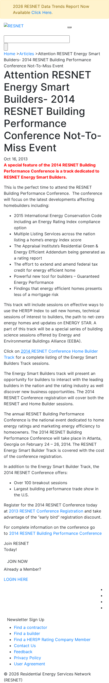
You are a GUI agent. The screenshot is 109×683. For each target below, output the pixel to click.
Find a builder (27, 633)
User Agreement (29, 663)
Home (9, 53)
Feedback (23, 651)
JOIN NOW (17, 561)
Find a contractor (30, 627)
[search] (69, 27)
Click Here (41, 12)
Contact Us (25, 645)
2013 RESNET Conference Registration (46, 511)
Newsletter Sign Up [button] (25, 619)
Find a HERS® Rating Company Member (52, 639)
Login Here (16, 579)
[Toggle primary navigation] (74, 32)
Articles (26, 53)
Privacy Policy (27, 657)
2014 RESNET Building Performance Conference (55, 533)
